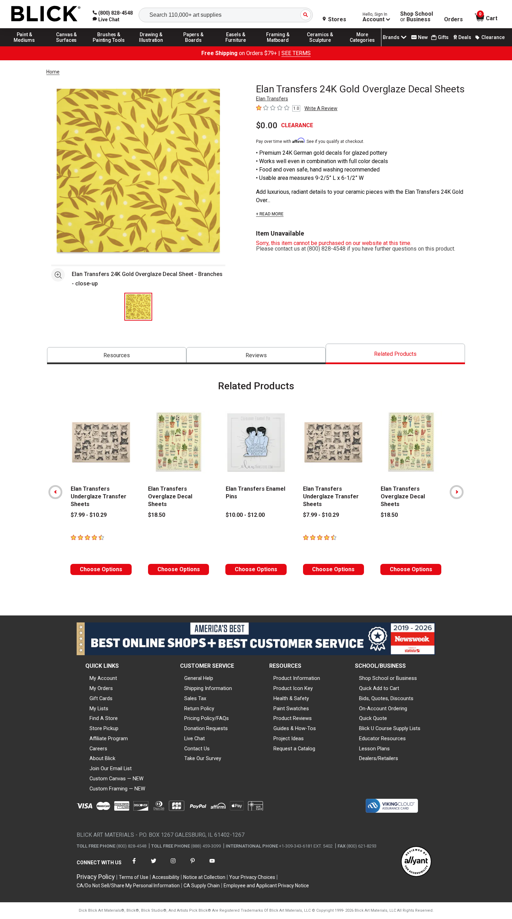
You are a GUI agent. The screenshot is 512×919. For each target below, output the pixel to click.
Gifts (443, 37)
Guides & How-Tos (294, 728)
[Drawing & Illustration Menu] (151, 46)
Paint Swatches (291, 708)
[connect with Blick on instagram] (173, 865)
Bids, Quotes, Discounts (386, 698)
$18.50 (156, 515)
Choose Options (101, 569)
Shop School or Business (388, 678)
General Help (198, 678)
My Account (103, 678)
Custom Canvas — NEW (116, 778)
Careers (98, 748)
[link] (106, 19)
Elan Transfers (272, 98)
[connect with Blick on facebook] (134, 865)
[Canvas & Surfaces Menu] (66, 46)
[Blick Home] (46, 14)
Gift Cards (101, 698)
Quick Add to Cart (379, 688)
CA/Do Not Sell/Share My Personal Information (128, 885)
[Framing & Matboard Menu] (278, 46)
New (423, 37)
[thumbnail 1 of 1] (138, 307)
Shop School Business (416, 16)
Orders (453, 19)
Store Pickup (104, 728)
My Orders (101, 688)
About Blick (102, 758)
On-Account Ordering (383, 708)
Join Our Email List (111, 768)
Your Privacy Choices (252, 877)
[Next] (457, 492)
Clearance (493, 37)
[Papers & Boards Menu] (193, 46)
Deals (464, 37)
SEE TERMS (296, 53)
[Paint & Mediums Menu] (24, 46)
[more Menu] (362, 46)
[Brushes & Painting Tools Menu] (109, 46)
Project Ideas (288, 738)
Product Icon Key (293, 688)
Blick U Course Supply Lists (389, 728)
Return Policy (199, 708)
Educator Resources (382, 738)
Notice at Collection (204, 877)
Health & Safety (291, 698)
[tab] (116, 355)
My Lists (99, 708)
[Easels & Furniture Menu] (236, 46)
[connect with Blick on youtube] (212, 865)
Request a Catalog (294, 748)
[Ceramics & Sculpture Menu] (320, 46)
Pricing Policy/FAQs (206, 718)
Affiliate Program (109, 738)
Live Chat (194, 738)
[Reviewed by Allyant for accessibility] (416, 862)
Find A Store (104, 718)
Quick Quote (373, 718)
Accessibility (165, 877)
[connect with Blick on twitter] (154, 865)
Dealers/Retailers (378, 758)
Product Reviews (292, 718)
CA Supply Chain (202, 885)
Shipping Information (208, 688)
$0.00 (267, 125)
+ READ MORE (270, 214)
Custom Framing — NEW (117, 789)
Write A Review (321, 108)
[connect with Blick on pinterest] (193, 865)
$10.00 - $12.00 (245, 515)
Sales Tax (195, 698)
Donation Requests (206, 728)
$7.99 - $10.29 (89, 515)
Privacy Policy (96, 876)
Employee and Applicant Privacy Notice (266, 885)
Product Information (296, 678)
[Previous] (55, 492)
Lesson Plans (374, 748)
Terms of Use (133, 877)
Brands (391, 37)
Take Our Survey (202, 758)
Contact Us (197, 748)
